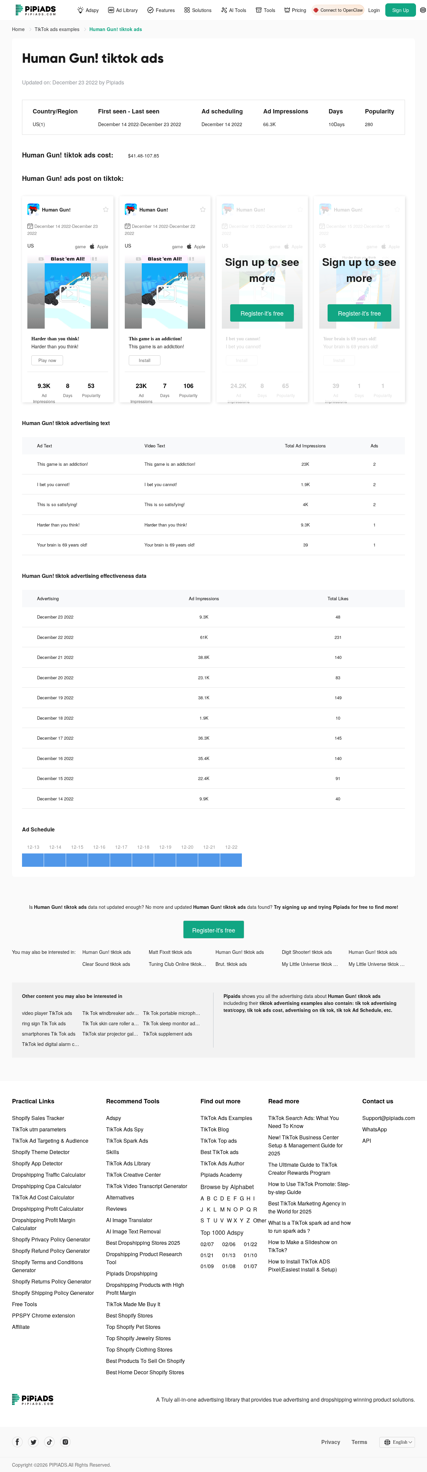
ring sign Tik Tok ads (44, 1023)
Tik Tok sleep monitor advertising (173, 1023)
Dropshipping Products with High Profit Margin (145, 1289)
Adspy (113, 1118)
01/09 (207, 1266)
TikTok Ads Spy (124, 1129)
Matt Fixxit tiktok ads (170, 952)
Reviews (116, 1208)
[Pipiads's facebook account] (17, 1442)
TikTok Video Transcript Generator (146, 1186)
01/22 (250, 1244)
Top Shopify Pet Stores (133, 1327)
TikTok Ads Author (222, 1163)
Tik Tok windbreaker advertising (112, 1013)
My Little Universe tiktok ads (311, 964)
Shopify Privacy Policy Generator (51, 1239)
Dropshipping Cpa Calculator (46, 1186)
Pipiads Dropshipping (131, 1273)
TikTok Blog (214, 1129)
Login (374, 10)
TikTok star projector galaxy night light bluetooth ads (112, 1033)
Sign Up (400, 10)
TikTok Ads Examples (226, 1118)
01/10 (250, 1255)
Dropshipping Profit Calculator (47, 1208)
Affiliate (21, 1327)
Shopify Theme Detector (40, 1152)
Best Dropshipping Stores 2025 (143, 1242)
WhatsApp (374, 1129)
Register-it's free (262, 313)
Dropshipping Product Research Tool (144, 1258)
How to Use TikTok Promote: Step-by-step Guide (309, 1188)
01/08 (229, 1266)
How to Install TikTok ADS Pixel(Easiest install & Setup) (302, 1265)
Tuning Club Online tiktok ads (179, 964)
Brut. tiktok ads (231, 964)
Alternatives (120, 1197)
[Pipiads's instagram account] (65, 1442)
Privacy (330, 1442)
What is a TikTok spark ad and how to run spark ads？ (309, 1226)
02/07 (207, 1244)
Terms (359, 1442)
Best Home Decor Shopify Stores (145, 1372)
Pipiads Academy (221, 1174)
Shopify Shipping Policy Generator (53, 1293)
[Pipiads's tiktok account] (49, 1442)
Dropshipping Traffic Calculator (48, 1174)
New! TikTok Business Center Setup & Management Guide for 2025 (305, 1145)
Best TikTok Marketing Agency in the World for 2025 (307, 1207)
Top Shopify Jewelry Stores (138, 1338)
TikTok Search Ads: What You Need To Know (303, 1122)
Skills (112, 1152)
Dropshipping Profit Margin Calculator (43, 1224)
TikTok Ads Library (128, 1163)
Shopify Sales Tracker (38, 1118)
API (366, 1140)
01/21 (207, 1255)
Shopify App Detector (37, 1163)
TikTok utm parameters (39, 1129)
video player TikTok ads (47, 1013)
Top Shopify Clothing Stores (139, 1349)
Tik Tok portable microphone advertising (173, 1013)
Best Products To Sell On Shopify (145, 1361)
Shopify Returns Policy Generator (51, 1281)
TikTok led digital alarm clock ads (52, 1044)
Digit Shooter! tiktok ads (307, 952)
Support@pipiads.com (388, 1118)
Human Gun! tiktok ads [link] (115, 29)
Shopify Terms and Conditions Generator (47, 1266)
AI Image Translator (129, 1220)
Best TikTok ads (219, 1152)
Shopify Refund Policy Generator (51, 1250)
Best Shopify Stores (129, 1315)
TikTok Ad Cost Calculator (43, 1197)
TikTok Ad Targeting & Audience (50, 1140)
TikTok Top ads (218, 1140)
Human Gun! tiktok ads (106, 952)
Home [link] (19, 29)
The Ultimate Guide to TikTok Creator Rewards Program (302, 1168)
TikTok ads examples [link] (58, 29)
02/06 (229, 1244)
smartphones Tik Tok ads (48, 1033)
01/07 (250, 1266)
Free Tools (24, 1304)
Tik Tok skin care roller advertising (112, 1023)
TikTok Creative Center (133, 1174)
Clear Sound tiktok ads (106, 964)
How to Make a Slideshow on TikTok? (302, 1246)
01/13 (229, 1255)
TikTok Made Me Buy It (133, 1304)
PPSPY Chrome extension (43, 1315)
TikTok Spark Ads (127, 1140)
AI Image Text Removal (133, 1231)
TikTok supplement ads (167, 1033)
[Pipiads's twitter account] (33, 1442)
